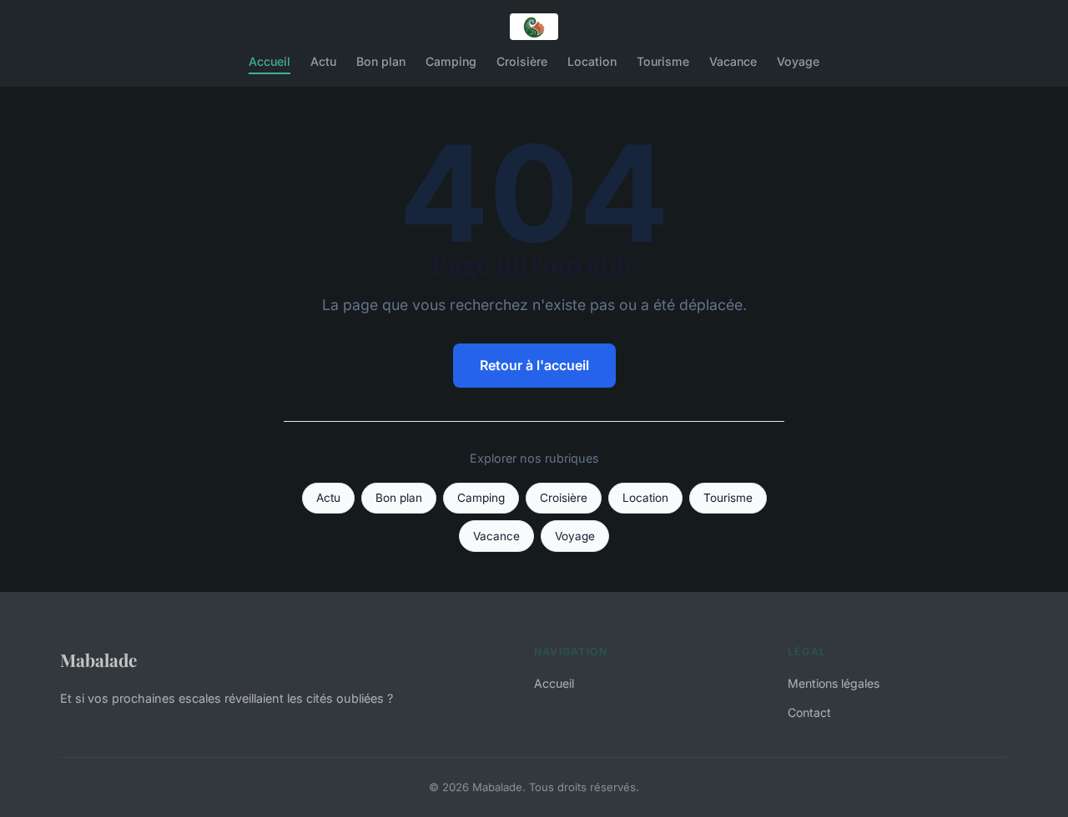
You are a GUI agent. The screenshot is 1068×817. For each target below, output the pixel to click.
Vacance (733, 61)
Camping (451, 61)
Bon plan (381, 61)
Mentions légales (833, 683)
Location (592, 61)
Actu (323, 61)
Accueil (269, 61)
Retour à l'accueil (534, 365)
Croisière (521, 61)
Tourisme (663, 61)
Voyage (798, 61)
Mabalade (98, 659)
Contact (809, 712)
